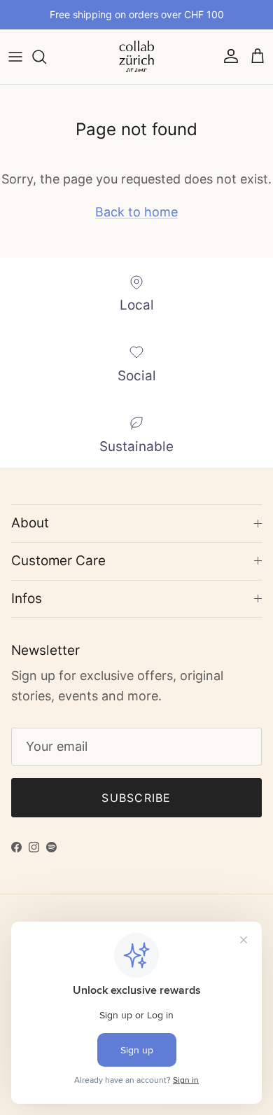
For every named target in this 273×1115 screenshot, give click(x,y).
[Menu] (15, 56)
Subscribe (137, 798)
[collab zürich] (136, 56)
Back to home (136, 212)
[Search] (46, 56)
